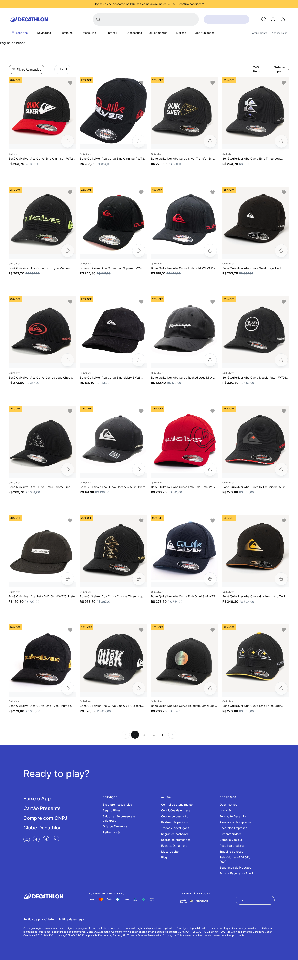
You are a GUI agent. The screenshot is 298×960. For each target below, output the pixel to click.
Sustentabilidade (231, 834)
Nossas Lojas (279, 32)
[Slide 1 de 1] (42, 110)
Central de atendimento (177, 804)
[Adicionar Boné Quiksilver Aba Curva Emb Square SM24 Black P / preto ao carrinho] (138, 250)
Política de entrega (71, 919)
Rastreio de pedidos (174, 822)
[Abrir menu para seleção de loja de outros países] (255, 900)
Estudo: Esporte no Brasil (236, 873)
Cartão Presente (42, 808)
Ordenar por (279, 69)
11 (163, 734)
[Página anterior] (126, 735)
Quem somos (228, 804)
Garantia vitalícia (231, 839)
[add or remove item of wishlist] (70, 82)
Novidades (44, 32)
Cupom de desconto (174, 816)
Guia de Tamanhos (115, 826)
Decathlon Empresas (233, 828)
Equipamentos (157, 32)
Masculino (89, 32)
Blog (164, 857)
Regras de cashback (175, 834)
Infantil (112, 32)
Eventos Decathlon (174, 845)
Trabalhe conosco (231, 851)
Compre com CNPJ (45, 818)
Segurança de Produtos (235, 867)
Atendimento (259, 32)
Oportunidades (204, 32)
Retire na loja (111, 832)
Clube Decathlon (42, 828)
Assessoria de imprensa (235, 822)
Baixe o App (37, 799)
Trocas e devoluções (175, 828)
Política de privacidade (38, 919)
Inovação (226, 810)
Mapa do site (170, 851)
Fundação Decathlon (233, 816)
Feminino (67, 32)
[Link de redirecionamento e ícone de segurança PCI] (191, 900)
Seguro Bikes (111, 810)
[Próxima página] (172, 735)
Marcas (181, 32)
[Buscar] (98, 19)
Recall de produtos (232, 845)
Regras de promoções (175, 839)
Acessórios (134, 32)
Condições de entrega (176, 810)
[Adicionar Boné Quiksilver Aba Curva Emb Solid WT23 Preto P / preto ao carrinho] (210, 250)
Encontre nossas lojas (117, 804)
